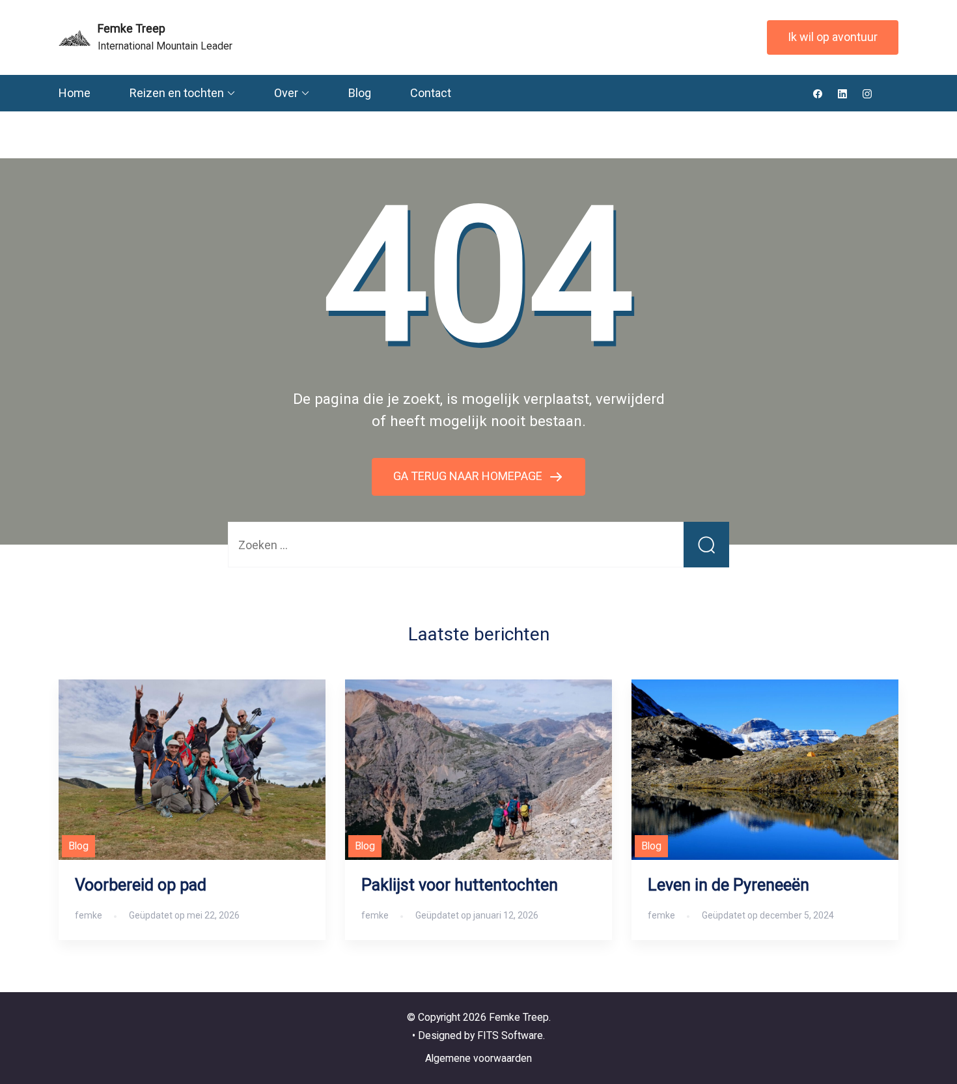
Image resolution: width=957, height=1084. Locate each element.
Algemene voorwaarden (478, 1058)
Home (74, 93)
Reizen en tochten (177, 93)
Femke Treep (131, 28)
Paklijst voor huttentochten (459, 885)
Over (286, 93)
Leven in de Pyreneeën (728, 885)
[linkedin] (842, 93)
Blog (359, 93)
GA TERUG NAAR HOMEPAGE (469, 476)
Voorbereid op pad (140, 885)
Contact (430, 93)
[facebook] (817, 93)
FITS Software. (511, 1035)
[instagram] (867, 93)
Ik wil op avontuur (833, 37)
